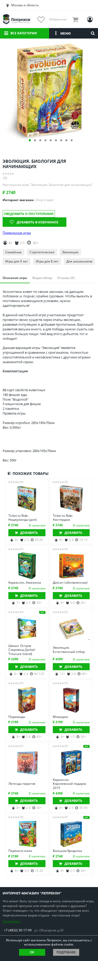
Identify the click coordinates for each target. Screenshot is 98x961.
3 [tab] (40, 140)
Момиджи (60, 717)
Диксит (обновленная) (70, 583)
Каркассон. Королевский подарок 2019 (69, 784)
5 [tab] (50, 140)
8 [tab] (66, 140)
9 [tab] (71, 140)
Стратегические (42, 252)
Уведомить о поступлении (29, 214)
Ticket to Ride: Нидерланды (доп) (22, 518)
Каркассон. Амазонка (24, 583)
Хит (42, 612)
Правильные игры (17, 233)
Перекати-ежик (20, 851)
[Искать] (93, 33)
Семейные (13, 252)
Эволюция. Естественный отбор (69, 650)
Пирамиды (16, 717)
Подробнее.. (12, 921)
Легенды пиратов (21, 784)
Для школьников (79, 261)
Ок (32, 952)
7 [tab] (61, 140)
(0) (5, 178)
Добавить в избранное (37, 222)
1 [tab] (29, 140)
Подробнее (66, 952)
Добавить (29, 532)
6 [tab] (55, 140)
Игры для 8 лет (47, 261)
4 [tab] (45, 140)
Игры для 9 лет (16, 261)
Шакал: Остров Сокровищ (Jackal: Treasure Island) (21, 650)
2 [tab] (35, 140)
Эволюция (70, 252)
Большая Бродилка (67, 851)
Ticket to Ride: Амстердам (63, 518)
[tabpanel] (49, 91)
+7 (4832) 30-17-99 (18, 930)
